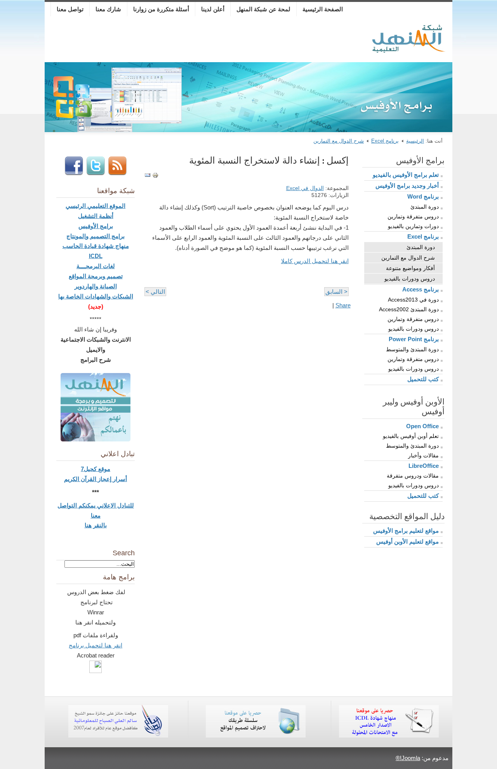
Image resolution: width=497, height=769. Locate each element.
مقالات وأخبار (423, 455)
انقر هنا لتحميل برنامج (95, 645)
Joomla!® (408, 758)
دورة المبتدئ (424, 207)
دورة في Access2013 (413, 299)
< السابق (336, 291)
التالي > (155, 291)
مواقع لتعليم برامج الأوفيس (406, 530)
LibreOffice (423, 465)
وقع (102, 469)
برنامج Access (420, 289)
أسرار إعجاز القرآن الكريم (95, 479)
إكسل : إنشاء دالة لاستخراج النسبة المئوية (269, 160)
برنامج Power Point (414, 339)
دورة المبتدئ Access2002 (409, 309)
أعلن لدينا (212, 9)
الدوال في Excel (305, 188)
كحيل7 (89, 469)
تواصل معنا (70, 9)
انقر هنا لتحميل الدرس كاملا (315, 261)
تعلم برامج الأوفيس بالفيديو (406, 174)
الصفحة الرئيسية (322, 9)
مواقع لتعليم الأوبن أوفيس (407, 541)
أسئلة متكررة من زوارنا (161, 9)
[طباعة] (155, 176)
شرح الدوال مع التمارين (338, 141)
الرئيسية (415, 141)
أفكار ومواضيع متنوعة (410, 268)
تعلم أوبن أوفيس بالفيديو (411, 436)
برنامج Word (423, 196)
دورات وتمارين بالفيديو (413, 226)
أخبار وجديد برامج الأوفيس (407, 185)
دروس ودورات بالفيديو (409, 279)
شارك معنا (108, 9)
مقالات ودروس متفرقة (413, 476)
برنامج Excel (385, 141)
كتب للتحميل (423, 379)
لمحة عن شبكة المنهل (263, 9)
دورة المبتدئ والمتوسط (412, 349)
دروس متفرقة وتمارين (413, 216)
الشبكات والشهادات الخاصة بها (95, 296)
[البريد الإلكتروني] (147, 176)
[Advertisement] (207, 40)
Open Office (422, 426)
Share (343, 305)
